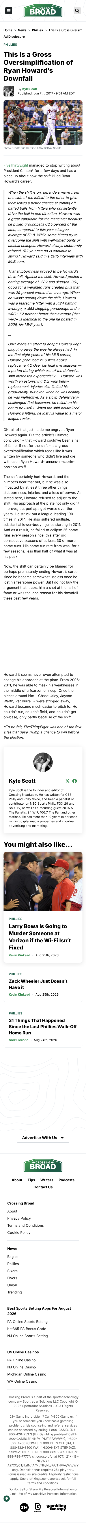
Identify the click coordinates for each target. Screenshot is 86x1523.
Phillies (10, 44)
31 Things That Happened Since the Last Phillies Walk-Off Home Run (43, 1027)
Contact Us (43, 1187)
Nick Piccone (18, 1040)
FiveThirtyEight (16, 165)
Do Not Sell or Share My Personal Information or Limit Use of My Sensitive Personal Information (43, 1491)
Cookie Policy (18, 1232)
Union (12, 1285)
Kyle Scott (29, 89)
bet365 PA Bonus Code (26, 1328)
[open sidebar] (8, 10)
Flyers (12, 1278)
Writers (46, 1180)
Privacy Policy (19, 1218)
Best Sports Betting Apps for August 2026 (39, 1311)
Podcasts (67, 1180)
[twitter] (67, 781)
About (17, 1180)
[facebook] (74, 781)
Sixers (12, 1271)
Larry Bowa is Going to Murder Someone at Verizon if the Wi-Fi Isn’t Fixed (40, 937)
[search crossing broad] (77, 10)
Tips (31, 1180)
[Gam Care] (37, 1507)
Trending (14, 1292)
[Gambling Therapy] (56, 1507)
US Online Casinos (23, 1352)
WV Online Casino (22, 1381)
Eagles (12, 1256)
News (12, 1248)
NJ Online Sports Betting (27, 1336)
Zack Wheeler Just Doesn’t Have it (38, 984)
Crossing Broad (20, 1203)
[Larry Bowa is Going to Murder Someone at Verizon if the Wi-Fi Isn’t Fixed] (43, 882)
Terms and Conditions (25, 1225)
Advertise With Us (39, 1137)
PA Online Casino (21, 1360)
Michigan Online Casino (26, 1374)
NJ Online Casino (21, 1367)
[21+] (24, 1507)
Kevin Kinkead (19, 955)
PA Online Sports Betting (27, 1321)
